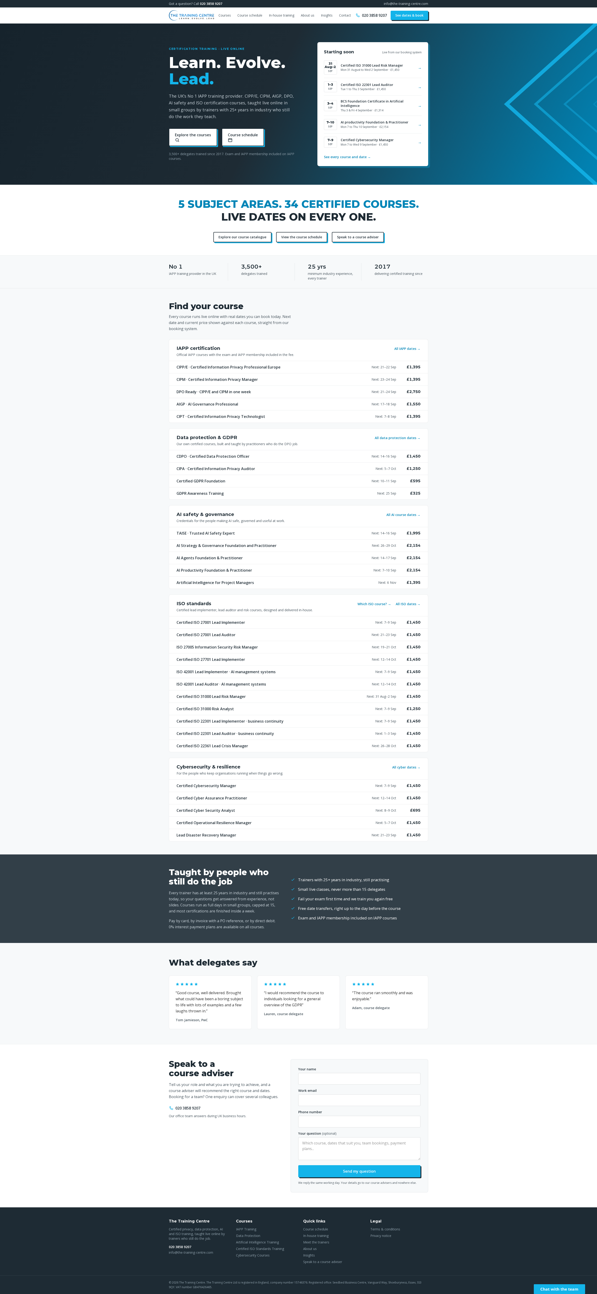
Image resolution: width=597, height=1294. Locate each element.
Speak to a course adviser (358, 237)
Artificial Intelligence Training (257, 1242)
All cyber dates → (406, 767)
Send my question (359, 1171)
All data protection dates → (397, 438)
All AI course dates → (403, 514)
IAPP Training (246, 1229)
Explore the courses (193, 134)
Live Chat (559, 1289)
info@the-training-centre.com (406, 3)
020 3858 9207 (211, 3)
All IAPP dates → (407, 348)
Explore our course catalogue (242, 237)
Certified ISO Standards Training (260, 1248)
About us (307, 15)
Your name (307, 1069)
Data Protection (248, 1235)
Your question (317, 1133)
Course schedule (249, 15)
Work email (307, 1090)
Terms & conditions (385, 1229)
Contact (345, 15)
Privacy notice (380, 1235)
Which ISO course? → (374, 604)
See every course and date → (347, 157)
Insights (327, 15)
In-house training (281, 15)
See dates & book (409, 15)
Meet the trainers (316, 1242)
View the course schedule (301, 237)
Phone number (310, 1112)
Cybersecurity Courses (253, 1255)
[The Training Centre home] (191, 15)
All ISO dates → (408, 604)
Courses (225, 15)
